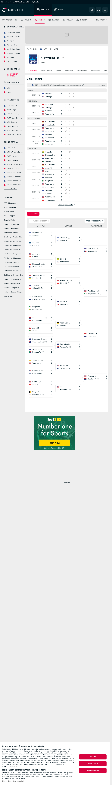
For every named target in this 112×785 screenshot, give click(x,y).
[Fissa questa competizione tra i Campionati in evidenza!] (63, 58)
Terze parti (12, 766)
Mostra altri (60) (10, 189)
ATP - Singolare (51, 49)
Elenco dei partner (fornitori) (13, 781)
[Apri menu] (105, 10)
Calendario (81, 70)
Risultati (69, 70)
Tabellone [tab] (33, 214)
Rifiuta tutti (93, 764)
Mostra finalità (93, 770)
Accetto (93, 757)
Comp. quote (46, 70)
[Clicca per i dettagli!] (67, 95)
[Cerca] (92, 10)
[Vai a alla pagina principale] (17, 10)
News (58, 70)
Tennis (33, 49)
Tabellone (95, 70)
